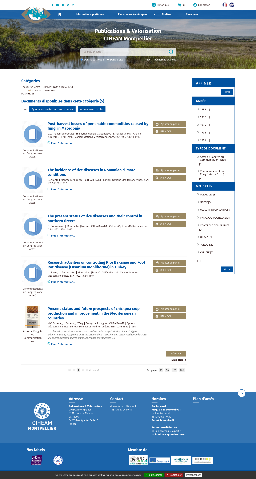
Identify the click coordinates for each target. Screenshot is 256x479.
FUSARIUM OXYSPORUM (43, 90)
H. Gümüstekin (67, 272)
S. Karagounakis (122, 133)
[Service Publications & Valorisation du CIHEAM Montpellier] (36, 12)
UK (231, 4)
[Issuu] (68, 5)
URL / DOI (165, 131)
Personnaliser (193, 475)
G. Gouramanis (56, 226)
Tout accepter (154, 475)
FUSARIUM (67, 87)
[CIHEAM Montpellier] (42, 416)
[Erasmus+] (159, 460)
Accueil (60, 14)
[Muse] (138, 460)
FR (224, 4)
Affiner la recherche (91, 109)
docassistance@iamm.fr (123, 406)
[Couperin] (202, 460)
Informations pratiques (90, 14)
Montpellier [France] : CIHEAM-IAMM (81, 180)
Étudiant (166, 14)
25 (161, 370)
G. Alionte (53, 180)
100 (174, 370)
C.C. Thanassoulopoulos (61, 133)
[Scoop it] (63, 5)
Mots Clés (204, 186)
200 (182, 370)
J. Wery (79, 323)
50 (167, 370)
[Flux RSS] (73, 5)
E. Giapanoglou (102, 133)
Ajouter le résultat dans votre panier (52, 109)
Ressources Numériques (132, 14)
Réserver (176, 353)
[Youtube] (57, 5)
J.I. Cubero (68, 323)
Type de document (211, 148)
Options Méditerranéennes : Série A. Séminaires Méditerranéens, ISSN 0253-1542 (91, 325)
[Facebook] (52, 5)
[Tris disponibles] (25, 109)
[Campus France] (58, 460)
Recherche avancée (165, 59)
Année (201, 101)
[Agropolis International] (181, 460)
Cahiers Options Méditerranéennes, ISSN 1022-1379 (103, 137)
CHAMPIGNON (51, 87)
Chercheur (192, 14)
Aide (148, 59)
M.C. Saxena (54, 323)
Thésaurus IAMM (30, 87)
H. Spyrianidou (84, 133)
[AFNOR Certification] (37, 460)
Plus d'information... (63, 143)
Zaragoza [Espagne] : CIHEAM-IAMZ (105, 323)
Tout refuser (175, 475)
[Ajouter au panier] (157, 124)
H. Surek (52, 272)
